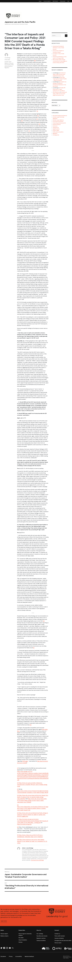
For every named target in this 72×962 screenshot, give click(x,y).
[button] (4, 921)
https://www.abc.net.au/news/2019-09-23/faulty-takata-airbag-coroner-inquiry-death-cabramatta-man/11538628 (32, 800)
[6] (39, 124)
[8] (44, 621)
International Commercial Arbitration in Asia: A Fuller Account (58, 48)
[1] (17, 768)
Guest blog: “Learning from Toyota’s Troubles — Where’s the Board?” (60, 79)
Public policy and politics (58, 132)
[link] (40, 1)
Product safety (56, 130)
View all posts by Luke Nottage (37, 860)
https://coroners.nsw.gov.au (24, 824)
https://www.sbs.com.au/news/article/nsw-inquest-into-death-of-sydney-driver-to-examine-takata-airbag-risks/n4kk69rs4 (32, 797)
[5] (22, 120)
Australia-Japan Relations (58, 120)
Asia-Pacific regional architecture (60, 115)
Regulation (7, 67)
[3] (38, 115)
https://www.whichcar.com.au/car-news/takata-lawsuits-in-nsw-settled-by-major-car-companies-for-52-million (32, 841)
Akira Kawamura (56, 92)
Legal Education (56, 129)
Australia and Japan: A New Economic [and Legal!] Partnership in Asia (59, 74)
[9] (33, 647)
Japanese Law (56, 127)
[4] (37, 119)
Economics (55, 126)
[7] (29, 131)
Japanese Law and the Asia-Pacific (20, 22)
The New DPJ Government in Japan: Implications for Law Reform (59, 89)
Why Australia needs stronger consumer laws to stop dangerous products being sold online (60, 61)
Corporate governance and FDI (59, 123)
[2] (37, 111)
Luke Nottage (7, 57)
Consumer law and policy (58, 121)
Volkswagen (25, 761)
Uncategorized (56, 135)
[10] (30, 725)
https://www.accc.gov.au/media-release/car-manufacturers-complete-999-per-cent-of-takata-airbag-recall (32, 784)
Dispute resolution (57, 124)
